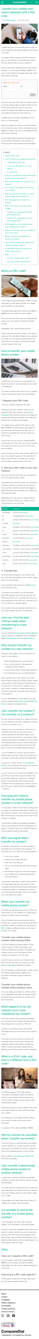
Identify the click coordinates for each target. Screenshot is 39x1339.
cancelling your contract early (24, 1156)
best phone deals (19, 633)
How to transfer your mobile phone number (20, 159)
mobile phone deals (20, 701)
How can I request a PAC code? (18, 258)
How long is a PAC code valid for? (18, 261)
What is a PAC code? (12, 156)
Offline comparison (8, 1303)
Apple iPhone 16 (28, 638)
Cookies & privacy (8, 1309)
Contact (4, 1297)
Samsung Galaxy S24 (12, 638)
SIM (2, 928)
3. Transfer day (12, 172)
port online (24, 512)
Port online (16, 523)
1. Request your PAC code (16, 162)
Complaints (5, 1300)
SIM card (30, 585)
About (3, 1294)
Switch (33, 95)
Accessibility (6, 1306)
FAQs (7, 255)
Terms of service (7, 1312)
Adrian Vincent (10, 20)
